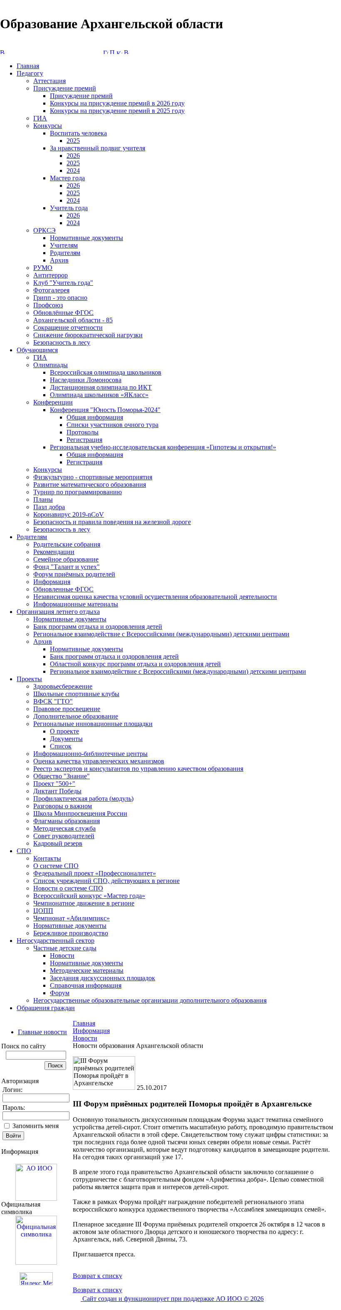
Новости (62, 955)
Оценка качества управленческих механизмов (98, 761)
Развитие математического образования (89, 484)
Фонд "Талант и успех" (66, 566)
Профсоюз (48, 305)
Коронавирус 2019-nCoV (68, 514)
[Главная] (105, 51)
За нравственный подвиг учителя (97, 148)
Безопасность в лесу (61, 342)
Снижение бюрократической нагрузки (88, 335)
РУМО (42, 267)
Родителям (65, 252)
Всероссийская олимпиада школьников (105, 372)
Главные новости (42, 1031)
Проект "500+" (54, 783)
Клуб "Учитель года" (63, 282)
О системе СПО (56, 865)
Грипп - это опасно (60, 297)
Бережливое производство (70, 933)
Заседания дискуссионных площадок (102, 977)
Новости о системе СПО (68, 888)
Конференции (53, 402)
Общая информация (95, 417)
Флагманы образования (66, 820)
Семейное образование (66, 559)
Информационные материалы (75, 604)
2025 (73, 140)
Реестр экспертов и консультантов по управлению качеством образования (138, 768)
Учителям (64, 245)
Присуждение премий (64, 88)
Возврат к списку (97, 1275)
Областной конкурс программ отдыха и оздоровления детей (135, 663)
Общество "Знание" (61, 776)
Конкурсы (47, 125)
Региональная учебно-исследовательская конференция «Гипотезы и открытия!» (163, 447)
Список (61, 746)
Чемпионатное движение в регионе (83, 903)
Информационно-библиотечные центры (90, 753)
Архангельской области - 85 (73, 320)
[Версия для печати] (126, 51)
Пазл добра (49, 506)
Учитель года (69, 207)
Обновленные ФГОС (63, 589)
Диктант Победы (57, 791)
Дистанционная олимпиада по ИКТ (101, 387)
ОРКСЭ (44, 230)
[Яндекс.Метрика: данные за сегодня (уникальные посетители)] (36, 1278)
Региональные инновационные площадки (93, 723)
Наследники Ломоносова (85, 379)
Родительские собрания (66, 544)
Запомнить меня (35, 1125)
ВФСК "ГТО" (53, 701)
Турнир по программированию (77, 492)
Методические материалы (87, 970)
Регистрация (84, 439)
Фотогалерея (51, 290)
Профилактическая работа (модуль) (83, 798)
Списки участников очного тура (112, 424)
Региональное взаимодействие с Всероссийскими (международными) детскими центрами (161, 634)
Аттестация (49, 80)
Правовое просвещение (66, 708)
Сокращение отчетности (68, 327)
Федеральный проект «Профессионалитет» (94, 873)
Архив (59, 260)
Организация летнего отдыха (58, 611)
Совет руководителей (63, 835)
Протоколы (83, 432)
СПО (24, 850)
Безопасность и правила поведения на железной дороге (112, 521)
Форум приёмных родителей (74, 574)
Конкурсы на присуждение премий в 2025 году (117, 110)
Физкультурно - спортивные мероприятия (92, 477)
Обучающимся (37, 349)
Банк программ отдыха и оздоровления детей (97, 626)
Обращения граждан (46, 1007)
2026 (73, 155)
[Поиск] (112, 51)
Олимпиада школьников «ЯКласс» (99, 394)
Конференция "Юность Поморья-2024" (105, 409)
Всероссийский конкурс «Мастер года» (89, 895)
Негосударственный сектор (55, 940)
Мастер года (67, 178)
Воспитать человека (78, 133)
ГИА (40, 118)
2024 (73, 170)
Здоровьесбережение (62, 686)
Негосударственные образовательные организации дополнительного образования (150, 1000)
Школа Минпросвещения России (80, 813)
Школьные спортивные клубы (76, 693)
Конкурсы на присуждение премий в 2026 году (117, 103)
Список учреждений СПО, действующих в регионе (106, 880)
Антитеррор (50, 275)
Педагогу (30, 73)
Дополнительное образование (75, 716)
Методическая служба (64, 828)
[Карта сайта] (119, 51)
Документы (66, 738)
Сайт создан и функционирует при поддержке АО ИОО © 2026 (172, 1298)
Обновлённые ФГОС (63, 312)
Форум (59, 992)
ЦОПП (43, 910)
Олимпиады (50, 364)
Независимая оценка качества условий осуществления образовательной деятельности (155, 596)
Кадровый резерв (57, 843)
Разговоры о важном (62, 806)
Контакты (47, 858)
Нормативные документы (86, 237)
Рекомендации (53, 551)
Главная (28, 65)
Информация (51, 581)
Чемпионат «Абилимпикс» (71, 918)
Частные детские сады (64, 948)
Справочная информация (85, 985)
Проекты (29, 678)
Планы (43, 499)
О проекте (64, 731)
